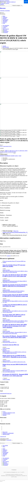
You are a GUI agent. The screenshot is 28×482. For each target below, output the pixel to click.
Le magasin (5, 26)
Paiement (4, 415)
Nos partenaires (6, 25)
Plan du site (5, 432)
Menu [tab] (4, 446)
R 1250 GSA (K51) (12, 151)
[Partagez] (3, 480)
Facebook (2, 155)
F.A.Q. (4, 411)
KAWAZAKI (5, 19)
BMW (4, 16)
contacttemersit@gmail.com (5, 393)
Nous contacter (6, 28)
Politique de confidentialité (8, 433)
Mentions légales (6, 434)
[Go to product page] (15, 262)
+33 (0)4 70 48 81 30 (11, 1)
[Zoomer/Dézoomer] (0, 480)
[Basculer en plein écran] (1, 480)
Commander (8, 439)
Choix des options (6, 360)
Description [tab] (5, 157)
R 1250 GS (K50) (3, 151)
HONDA (5, 18)
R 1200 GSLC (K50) (22, 150)
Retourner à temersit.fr (4, 0)
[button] (2, 4)
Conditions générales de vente (9, 412)
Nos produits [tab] (5, 445)
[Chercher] (22, 443)
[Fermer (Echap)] (4, 480)
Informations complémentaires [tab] (9, 159)
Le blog (4, 27)
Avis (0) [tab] (4, 160)
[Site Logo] (4, 3)
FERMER (25, 1)
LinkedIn (12, 155)
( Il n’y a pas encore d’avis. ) (6, 146)
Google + (16, 155)
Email (20, 155)
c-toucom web (3, 436)
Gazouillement (7, 155)
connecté (8, 255)
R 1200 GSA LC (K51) (13, 150)
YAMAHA (5, 17)
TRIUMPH (5, 20)
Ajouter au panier (4, 154)
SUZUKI (5, 22)
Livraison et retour (6, 413)
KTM (4, 23)
